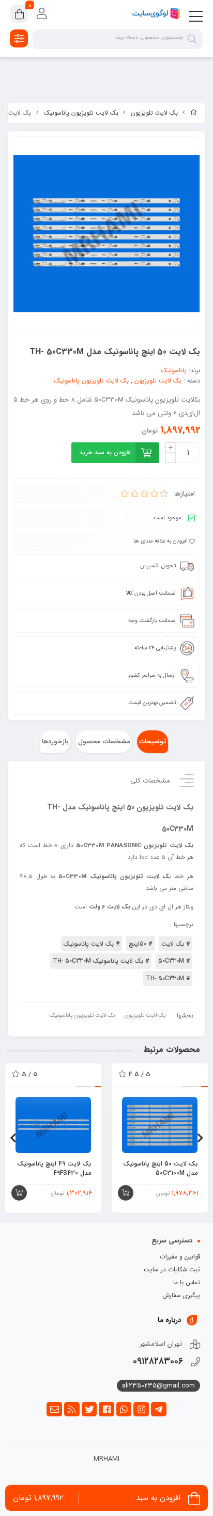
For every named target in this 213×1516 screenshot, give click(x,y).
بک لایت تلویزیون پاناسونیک (81, 113)
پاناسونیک (174, 370)
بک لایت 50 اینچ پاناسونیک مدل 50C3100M (160, 1168)
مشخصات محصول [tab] (104, 741)
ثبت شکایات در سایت (172, 1269)
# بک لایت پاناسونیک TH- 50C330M (101, 961)
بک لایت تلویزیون (154, 113)
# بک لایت (175, 944)
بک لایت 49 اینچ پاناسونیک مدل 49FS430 (54, 1168)
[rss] (72, 1409)
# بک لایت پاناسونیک (91, 944)
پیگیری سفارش (181, 1295)
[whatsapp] (124, 1409)
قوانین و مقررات (180, 1257)
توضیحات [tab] (152, 741)
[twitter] (89, 1409)
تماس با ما (186, 1282)
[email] (54, 1409)
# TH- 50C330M (168, 978)
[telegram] (158, 1409)
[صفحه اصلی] (193, 113)
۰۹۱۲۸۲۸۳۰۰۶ (158, 1361)
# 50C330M (174, 961)
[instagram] (141, 1409)
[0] (19, 15)
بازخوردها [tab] (55, 741)
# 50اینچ (140, 944)
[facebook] (106, 1409)
